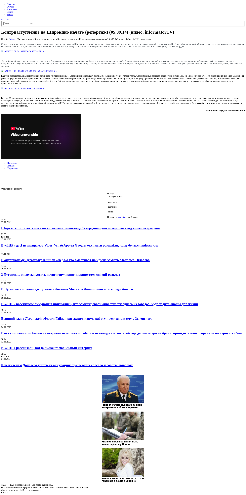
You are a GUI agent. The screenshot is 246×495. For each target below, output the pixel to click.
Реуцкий (11, 165)
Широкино (12, 168)
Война (12, 39)
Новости (11, 4)
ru (2, 19)
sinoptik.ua (123, 217)
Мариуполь (12, 163)
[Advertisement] (46, 178)
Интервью (12, 9)
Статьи (10, 7)
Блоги (10, 14)
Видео (10, 12)
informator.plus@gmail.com (20, 492)
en (8, 19)
